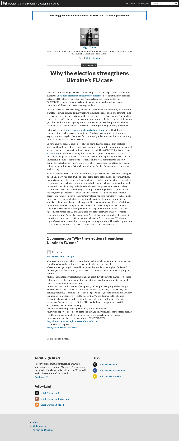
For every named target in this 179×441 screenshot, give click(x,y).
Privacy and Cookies (43, 430)
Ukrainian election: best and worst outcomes (80, 96)
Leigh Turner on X (50, 393)
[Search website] (176, 3)
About (133, 3)
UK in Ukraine (92, 58)
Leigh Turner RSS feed (52, 405)
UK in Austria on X (107, 364)
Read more (40, 377)
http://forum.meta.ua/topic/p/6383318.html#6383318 (72, 321)
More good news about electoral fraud (84, 130)
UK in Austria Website (109, 376)
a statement (53, 153)
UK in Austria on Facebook (112, 370)
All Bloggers (143, 3)
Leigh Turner (89, 47)
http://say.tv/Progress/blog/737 (62, 327)
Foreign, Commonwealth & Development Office (33, 3)
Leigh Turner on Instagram (55, 399)
